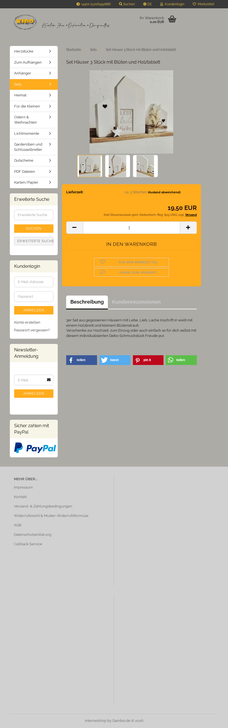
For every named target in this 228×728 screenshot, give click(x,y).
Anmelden (33, 310)
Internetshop (95, 721)
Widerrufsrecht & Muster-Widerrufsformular (51, 516)
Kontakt (20, 497)
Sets (17, 84)
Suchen (33, 229)
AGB (17, 525)
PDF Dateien (24, 171)
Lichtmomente (26, 133)
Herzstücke (23, 51)
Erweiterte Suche (35, 241)
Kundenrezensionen (136, 302)
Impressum (23, 487)
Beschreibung (87, 302)
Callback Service (28, 544)
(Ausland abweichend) (164, 192)
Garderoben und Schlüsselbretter (28, 147)
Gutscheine (23, 160)
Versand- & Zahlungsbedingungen (43, 506)
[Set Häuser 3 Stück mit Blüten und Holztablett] (131, 112)
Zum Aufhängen (28, 62)
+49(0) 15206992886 (95, 4)
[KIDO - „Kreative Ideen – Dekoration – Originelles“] (62, 22)
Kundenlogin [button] (173, 4)
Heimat (20, 95)
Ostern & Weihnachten (25, 119)
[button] (147, 4)
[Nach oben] (212, 719)
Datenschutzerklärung (32, 534)
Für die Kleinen (27, 106)
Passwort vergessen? (32, 330)
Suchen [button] (128, 4)
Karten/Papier (26, 182)
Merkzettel (205, 4)
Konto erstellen (27, 322)
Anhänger (22, 73)
